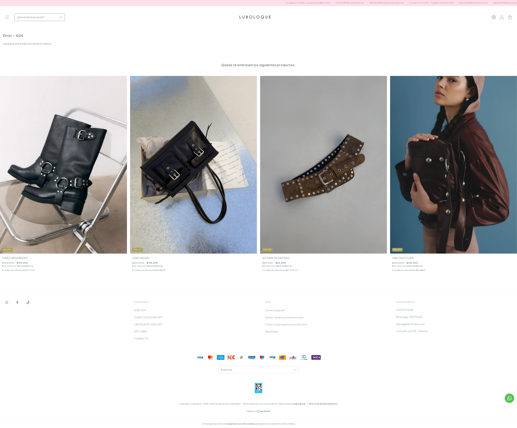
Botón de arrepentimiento (323, 404)
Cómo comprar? (275, 310)
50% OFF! (140, 310)
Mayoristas (271, 331)
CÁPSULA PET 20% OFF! (148, 324)
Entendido (307, 424)
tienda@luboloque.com (410, 324)
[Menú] (7, 17)
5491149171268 (404, 310)
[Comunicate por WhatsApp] (509, 398)
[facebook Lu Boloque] (17, 302)
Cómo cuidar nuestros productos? (286, 324)
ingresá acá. (299, 404)
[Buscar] (61, 17)
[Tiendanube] (258, 411)
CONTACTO (141, 338)
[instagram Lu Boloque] (7, 302)
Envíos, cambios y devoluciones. (284, 317)
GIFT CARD (140, 331)
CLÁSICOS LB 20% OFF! (148, 317)
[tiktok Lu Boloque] (28, 302)
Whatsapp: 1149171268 (409, 317)
